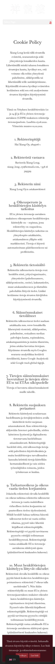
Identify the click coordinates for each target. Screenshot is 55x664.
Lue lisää (34, 655)
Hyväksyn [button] (22, 655)
